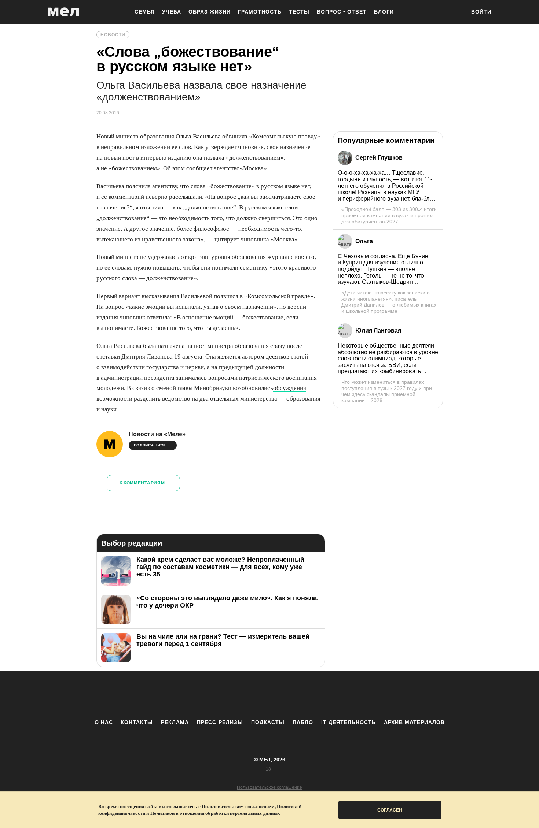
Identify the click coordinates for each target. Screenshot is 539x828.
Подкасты (268, 722)
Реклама (175, 722)
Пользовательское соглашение (269, 787)
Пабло (303, 722)
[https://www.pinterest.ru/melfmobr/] (289, 695)
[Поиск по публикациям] (456, 12)
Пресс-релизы (220, 722)
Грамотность (260, 12)
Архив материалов (414, 722)
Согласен (389, 810)
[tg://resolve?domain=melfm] (209, 695)
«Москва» (253, 168)
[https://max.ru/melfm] (330, 695)
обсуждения (289, 388)
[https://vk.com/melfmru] (249, 695)
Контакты (137, 722)
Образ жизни (209, 12)
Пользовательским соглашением (238, 806)
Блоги (384, 12)
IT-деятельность (348, 722)
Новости (112, 34)
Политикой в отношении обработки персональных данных (215, 813)
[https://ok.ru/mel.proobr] (310, 695)
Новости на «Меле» (157, 434)
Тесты (299, 12)
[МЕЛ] (63, 12)
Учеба (171, 12)
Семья (145, 12)
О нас (104, 722)
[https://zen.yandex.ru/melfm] (229, 695)
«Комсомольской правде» (279, 296)
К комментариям (142, 483)
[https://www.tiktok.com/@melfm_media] (269, 695)
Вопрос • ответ (342, 12)
